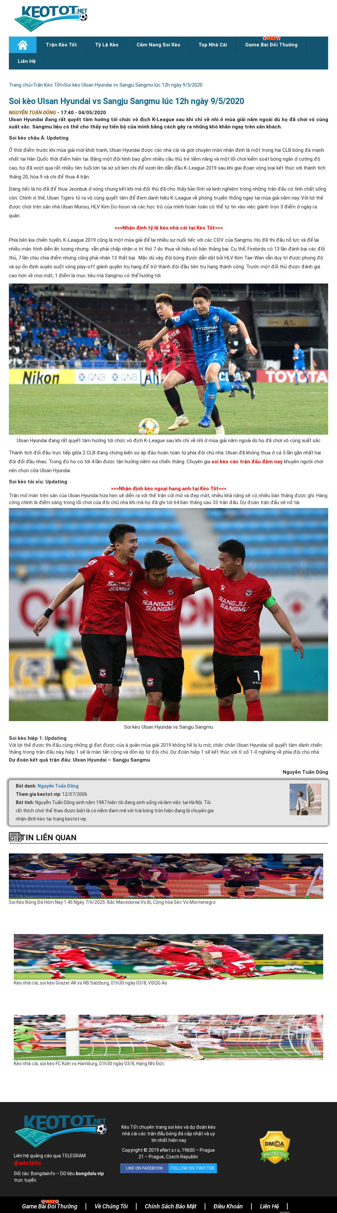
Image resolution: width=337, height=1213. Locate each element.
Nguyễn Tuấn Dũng (58, 786)
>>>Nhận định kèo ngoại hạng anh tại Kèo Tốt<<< (168, 489)
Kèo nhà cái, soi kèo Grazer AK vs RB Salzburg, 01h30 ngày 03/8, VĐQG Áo (90, 982)
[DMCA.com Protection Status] (275, 1147)
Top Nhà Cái (212, 45)
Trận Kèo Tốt (61, 45)
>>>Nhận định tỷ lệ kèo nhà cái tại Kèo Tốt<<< (169, 228)
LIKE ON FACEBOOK (144, 1168)
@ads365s (27, 1163)
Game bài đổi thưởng (271, 45)
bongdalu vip (90, 1173)
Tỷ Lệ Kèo (106, 45)
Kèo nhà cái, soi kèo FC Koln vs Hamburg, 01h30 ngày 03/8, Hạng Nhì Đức (89, 1063)
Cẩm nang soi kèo (158, 45)
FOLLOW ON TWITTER (192, 1168)
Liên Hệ (27, 61)
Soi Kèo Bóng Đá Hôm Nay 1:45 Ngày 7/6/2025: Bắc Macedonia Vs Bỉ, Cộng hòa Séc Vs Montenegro (112, 902)
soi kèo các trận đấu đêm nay (247, 462)
